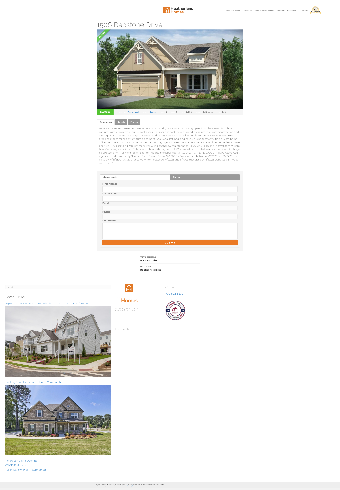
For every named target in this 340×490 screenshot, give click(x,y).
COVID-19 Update (15, 465)
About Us (280, 10)
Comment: (109, 220)
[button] (118, 336)
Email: (106, 203)
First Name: (109, 183)
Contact (304, 10)
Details (121, 122)
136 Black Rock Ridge (150, 268)
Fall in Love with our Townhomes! (25, 469)
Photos (134, 122)
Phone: (106, 211)
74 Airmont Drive (148, 259)
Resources (291, 10)
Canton (153, 112)
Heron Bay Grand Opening (21, 460)
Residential (133, 112)
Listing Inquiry (110, 177)
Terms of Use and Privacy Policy (126, 486)
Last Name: (109, 193)
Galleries (248, 10)
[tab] (105, 122)
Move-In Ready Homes (264, 10)
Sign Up (176, 177)
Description (106, 122)
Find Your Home (233, 10)
